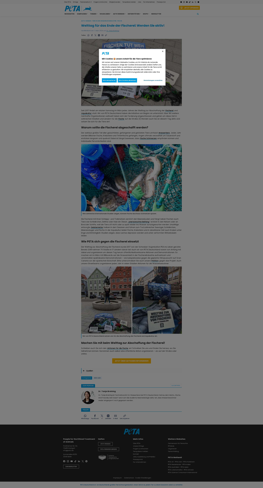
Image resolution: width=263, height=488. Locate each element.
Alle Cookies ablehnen (127, 80)
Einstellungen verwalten (153, 80)
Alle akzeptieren (109, 80)
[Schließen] (162, 51)
